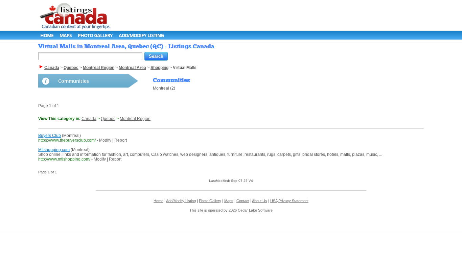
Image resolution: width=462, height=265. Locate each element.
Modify (105, 140)
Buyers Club (49, 135)
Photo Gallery (95, 35)
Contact (242, 201)
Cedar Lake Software (255, 210)
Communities (73, 81)
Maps (66, 35)
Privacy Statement (293, 201)
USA (273, 201)
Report (120, 140)
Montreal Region (135, 118)
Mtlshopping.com (54, 149)
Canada (89, 118)
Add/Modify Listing (141, 35)
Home (46, 35)
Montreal (161, 88)
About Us (259, 201)
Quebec (108, 118)
